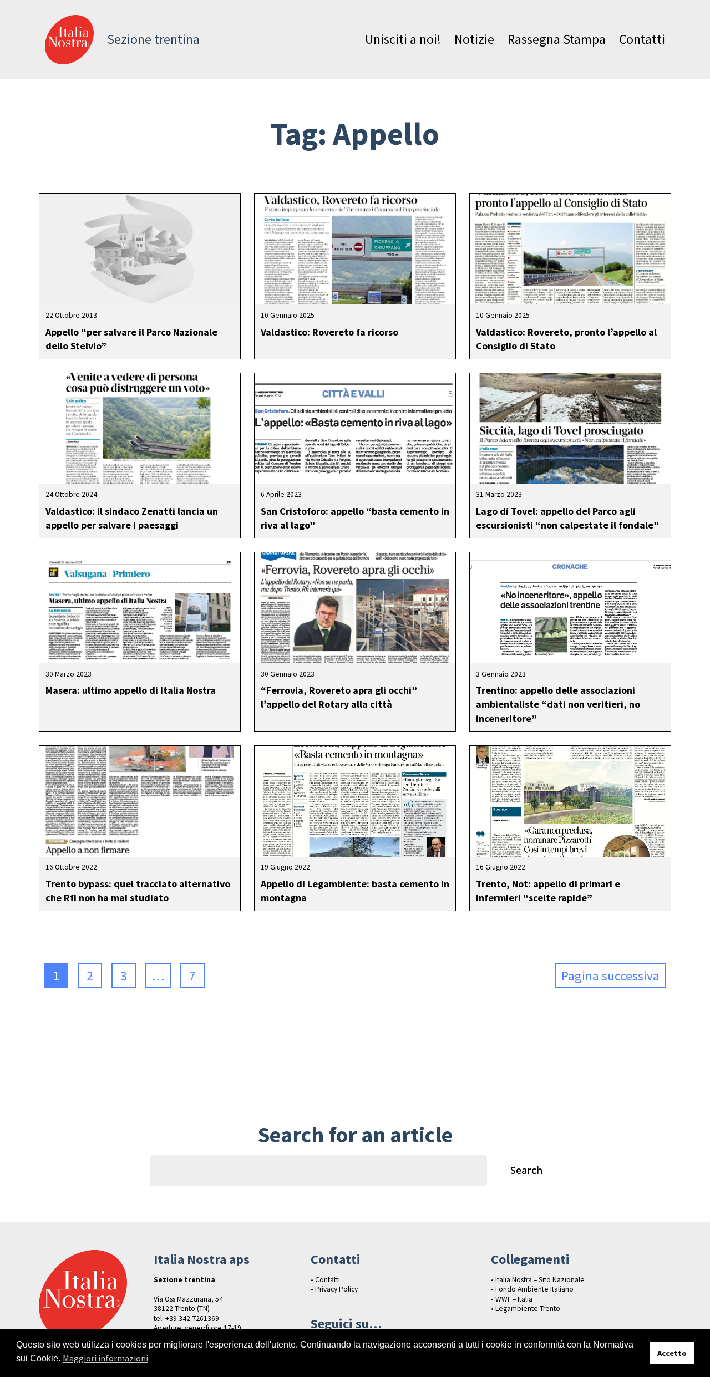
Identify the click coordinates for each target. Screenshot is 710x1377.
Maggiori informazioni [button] (105, 1358)
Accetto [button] (672, 1353)
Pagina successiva (610, 975)
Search (526, 1170)
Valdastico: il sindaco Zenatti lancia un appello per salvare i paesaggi (131, 518)
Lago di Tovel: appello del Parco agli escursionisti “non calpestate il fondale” (567, 518)
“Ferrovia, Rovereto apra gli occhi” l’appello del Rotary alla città (339, 697)
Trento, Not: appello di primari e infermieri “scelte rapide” (548, 890)
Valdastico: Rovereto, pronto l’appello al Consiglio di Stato (566, 339)
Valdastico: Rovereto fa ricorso (329, 332)
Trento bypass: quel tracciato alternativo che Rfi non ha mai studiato (137, 890)
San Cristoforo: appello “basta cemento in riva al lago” (355, 518)
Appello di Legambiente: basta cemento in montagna (355, 890)
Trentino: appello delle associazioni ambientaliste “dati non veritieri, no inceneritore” (558, 704)
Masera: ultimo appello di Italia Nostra (130, 690)
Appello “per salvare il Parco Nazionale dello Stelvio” (131, 339)
